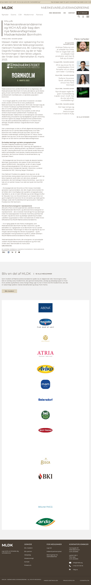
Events (13, 15)
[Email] (19, 252)
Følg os (75, 569)
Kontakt (71, 13)
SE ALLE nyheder (83, 117)
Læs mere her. (7, 245)
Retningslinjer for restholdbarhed (52, 555)
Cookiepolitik (84, 580)
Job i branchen (55, 13)
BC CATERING (6, 249)
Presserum (27, 565)
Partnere (39, 15)
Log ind (49, 548)
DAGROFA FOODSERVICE (25, 249)
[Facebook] (15, 252)
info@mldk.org (78, 562)
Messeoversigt (29, 558)
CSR (20, 15)
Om (64, 13)
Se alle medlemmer (44, 274)
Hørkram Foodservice (9, 250)
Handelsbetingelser (51, 580)
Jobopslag (27, 555)
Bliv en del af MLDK (16, 273)
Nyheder (5, 15)
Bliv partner (28, 551)
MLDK (7, 7)
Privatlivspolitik (69, 580)
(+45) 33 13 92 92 (78, 566)
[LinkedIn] (12, 252)
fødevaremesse (38, 249)
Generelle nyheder (17, 38)
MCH (18, 250)
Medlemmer (29, 15)
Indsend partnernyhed (54, 551)
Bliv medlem (82, 13)
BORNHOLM (13, 249)
